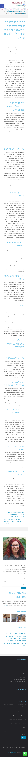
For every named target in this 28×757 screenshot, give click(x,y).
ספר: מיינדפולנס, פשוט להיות (19, 631)
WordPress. (11, 752)
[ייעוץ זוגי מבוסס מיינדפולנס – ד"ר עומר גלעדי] (19, 4)
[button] (2, 6)
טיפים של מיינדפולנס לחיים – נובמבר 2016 (16, 640)
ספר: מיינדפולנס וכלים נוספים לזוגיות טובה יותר (15, 633)
